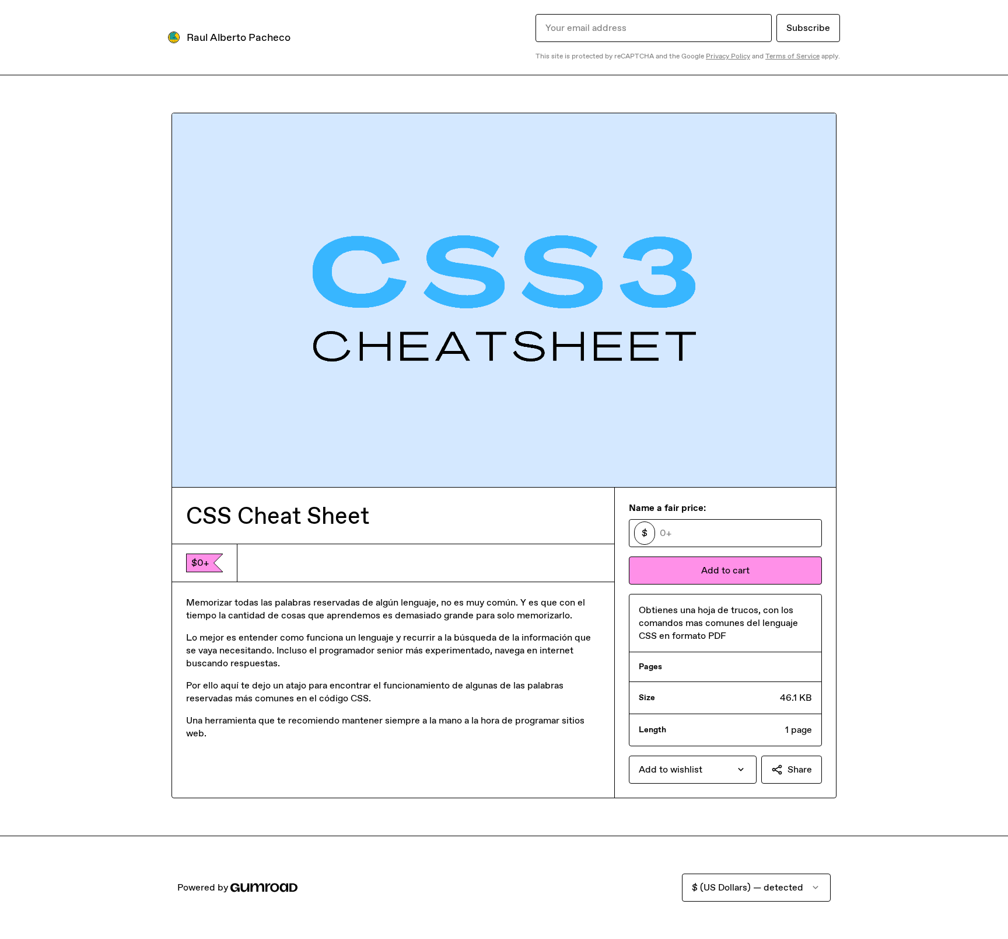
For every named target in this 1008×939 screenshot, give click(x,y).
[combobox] (693, 770)
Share (800, 769)
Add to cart (725, 570)
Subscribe (808, 27)
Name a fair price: (667, 507)
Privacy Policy (728, 56)
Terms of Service (792, 56)
